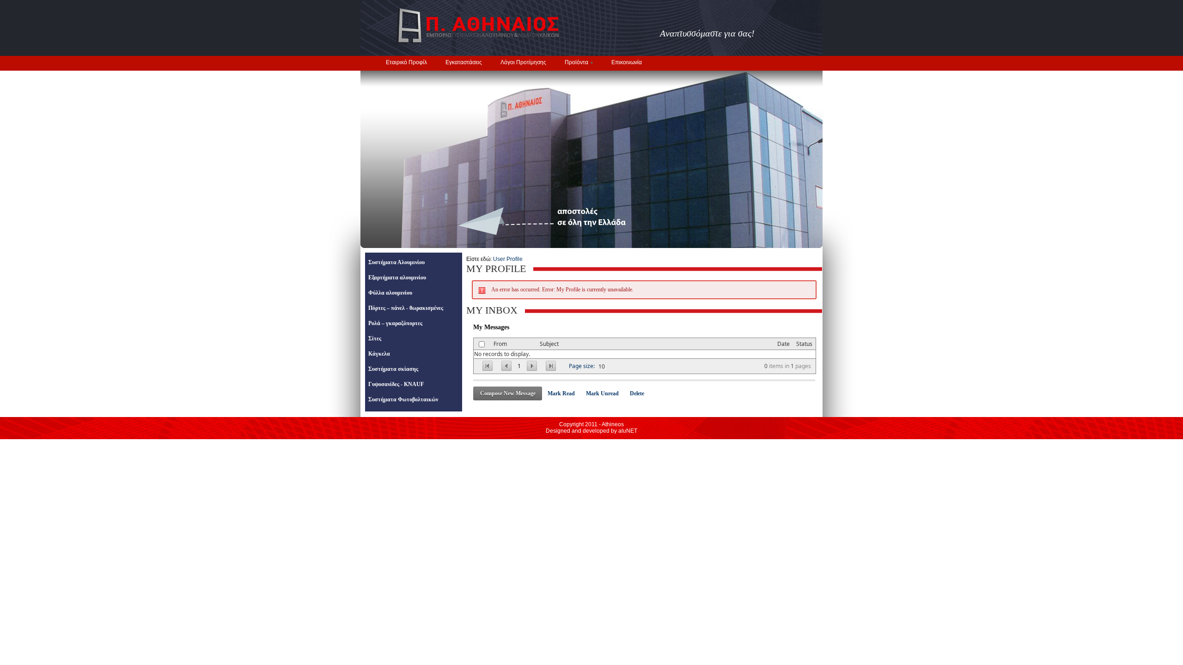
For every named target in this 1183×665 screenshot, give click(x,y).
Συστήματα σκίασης (393, 369)
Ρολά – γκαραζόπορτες (395, 323)
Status (804, 344)
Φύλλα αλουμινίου (390, 293)
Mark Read (561, 393)
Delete (637, 393)
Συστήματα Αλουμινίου (396, 262)
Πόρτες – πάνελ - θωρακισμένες (405, 308)
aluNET (627, 431)
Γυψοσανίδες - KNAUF (396, 384)
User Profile (508, 259)
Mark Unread (602, 393)
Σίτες (374, 338)
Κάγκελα (379, 354)
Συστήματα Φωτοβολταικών (403, 399)
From (500, 344)
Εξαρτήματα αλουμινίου (397, 277)
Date (783, 344)
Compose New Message (508, 393)
